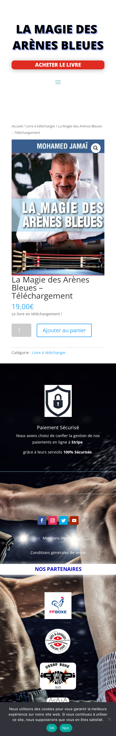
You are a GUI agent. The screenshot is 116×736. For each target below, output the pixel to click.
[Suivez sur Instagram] (52, 520)
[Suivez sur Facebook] (41, 520)
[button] (96, 148)
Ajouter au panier (64, 330)
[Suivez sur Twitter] (63, 520)
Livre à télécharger (40, 126)
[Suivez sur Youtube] (74, 520)
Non (66, 728)
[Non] (109, 719)
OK (51, 728)
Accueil (17, 126)
